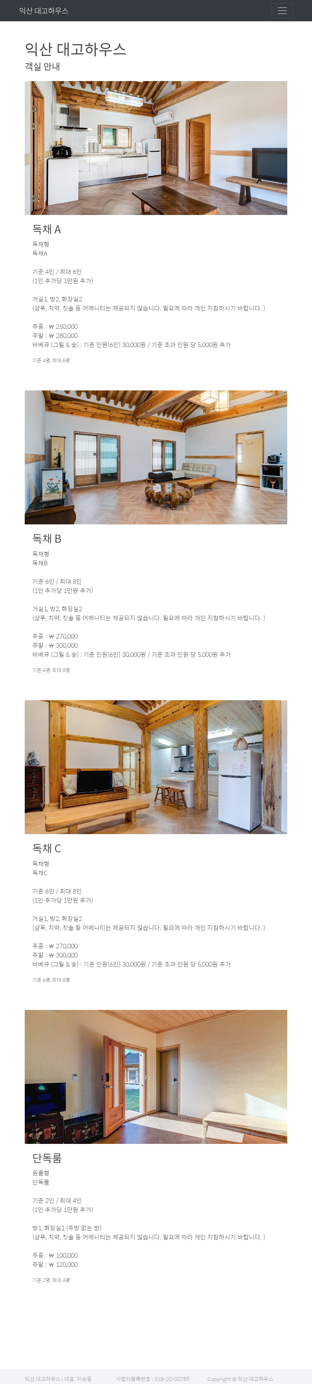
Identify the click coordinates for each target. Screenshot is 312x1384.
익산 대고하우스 (43, 10)
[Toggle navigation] (282, 10)
